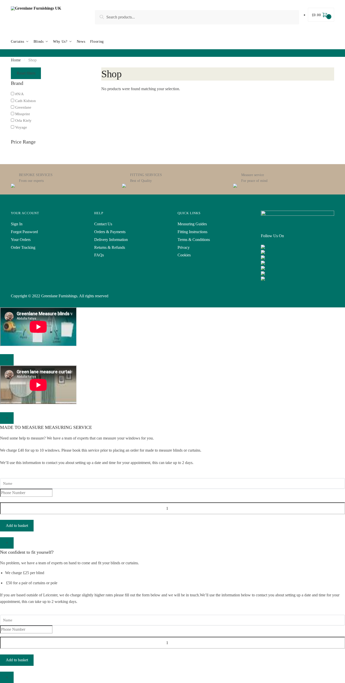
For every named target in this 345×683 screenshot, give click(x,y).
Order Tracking (23, 247)
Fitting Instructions (192, 232)
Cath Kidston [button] (25, 101)
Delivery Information (111, 239)
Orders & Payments (110, 232)
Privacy (184, 247)
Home (16, 60)
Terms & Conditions (194, 239)
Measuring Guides (192, 224)
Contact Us (103, 224)
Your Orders (21, 239)
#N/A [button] (19, 94)
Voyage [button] (21, 127)
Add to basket (17, 525)
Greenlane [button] (23, 107)
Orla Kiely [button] (23, 120)
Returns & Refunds (109, 247)
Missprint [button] (22, 114)
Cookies (184, 255)
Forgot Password (24, 232)
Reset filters (26, 73)
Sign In (16, 224)
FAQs (99, 255)
